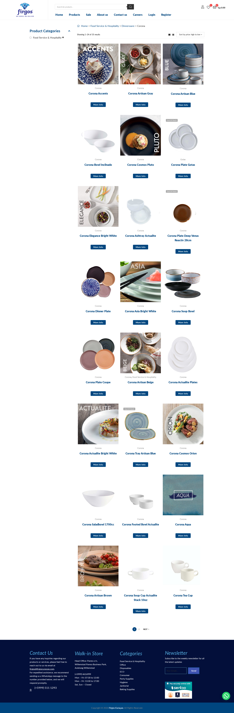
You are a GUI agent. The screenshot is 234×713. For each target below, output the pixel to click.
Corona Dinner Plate (98, 311)
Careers (137, 15)
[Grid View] (169, 34)
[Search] (130, 6)
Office (123, 664)
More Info (98, 104)
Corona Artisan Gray (140, 93)
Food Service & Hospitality (104, 26)
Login (151, 15)
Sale (88, 15)
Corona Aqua (183, 524)
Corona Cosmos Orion (183, 453)
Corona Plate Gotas (183, 165)
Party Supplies (127, 678)
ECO (122, 671)
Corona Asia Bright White (140, 311)
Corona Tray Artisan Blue (141, 453)
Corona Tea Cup (183, 595)
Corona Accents (98, 93)
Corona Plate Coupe (98, 382)
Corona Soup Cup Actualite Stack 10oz (140, 597)
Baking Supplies (127, 689)
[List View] (173, 34)
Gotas (183, 159)
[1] (208, 6)
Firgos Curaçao (116, 707)
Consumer (125, 675)
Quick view (104, 66)
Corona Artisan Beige (141, 382)
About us (102, 15)
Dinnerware (128, 26)
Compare (98, 66)
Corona (98, 88)
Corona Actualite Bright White (98, 453)
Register (166, 15)
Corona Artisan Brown (98, 595)
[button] (226, 696)
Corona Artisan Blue (183, 94)
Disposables (125, 668)
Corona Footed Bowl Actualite (140, 524)
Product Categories (45, 30)
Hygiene (124, 682)
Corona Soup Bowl (183, 311)
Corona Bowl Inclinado (98, 165)
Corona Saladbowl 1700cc (98, 524)
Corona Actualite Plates (183, 382)
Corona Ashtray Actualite (140, 236)
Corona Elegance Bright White (98, 236)
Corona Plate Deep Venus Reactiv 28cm (183, 238)
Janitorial (124, 685)
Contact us (120, 15)
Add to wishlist (91, 66)
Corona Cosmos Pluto (140, 165)
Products (74, 15)
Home (59, 15)
